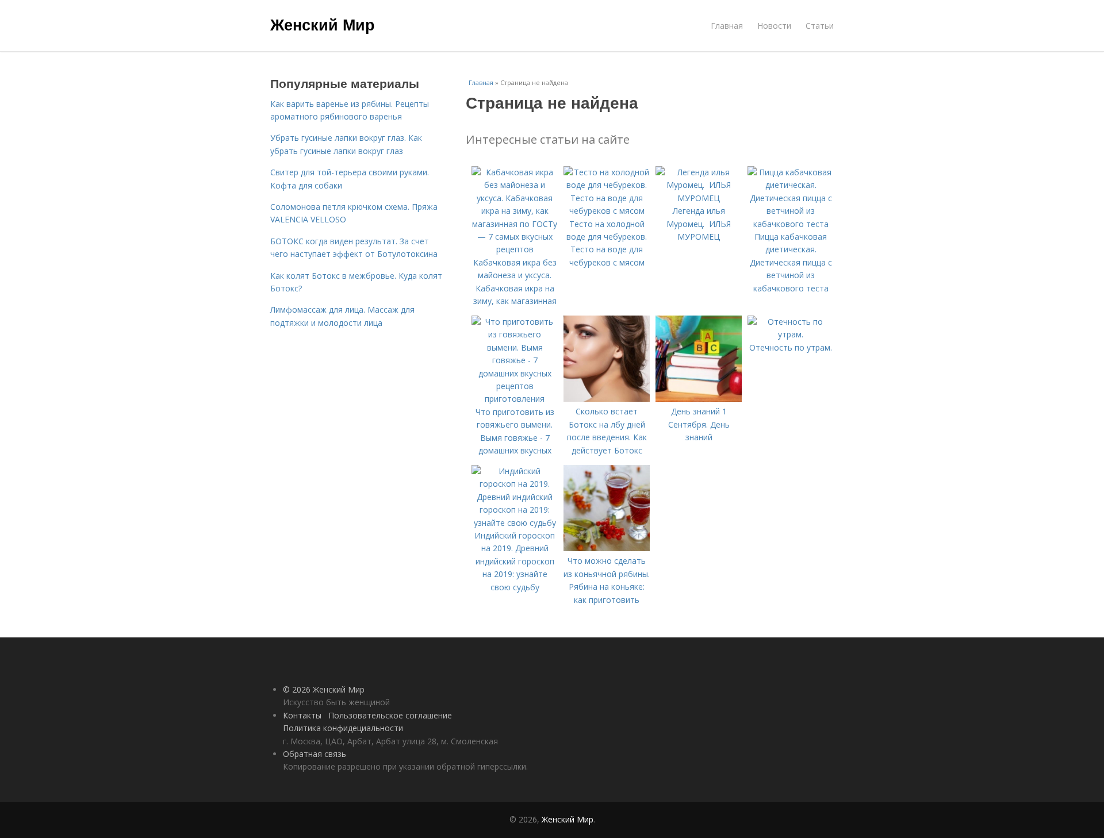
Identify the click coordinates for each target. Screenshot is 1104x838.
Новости (774, 25)
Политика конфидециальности (343, 727)
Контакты (302, 715)
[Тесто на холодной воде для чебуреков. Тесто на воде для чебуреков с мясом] (607, 210)
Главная (727, 25)
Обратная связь (314, 753)
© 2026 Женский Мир (324, 689)
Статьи (820, 25)
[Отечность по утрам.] (790, 334)
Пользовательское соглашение (390, 715)
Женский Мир (322, 24)
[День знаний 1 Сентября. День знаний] (699, 398)
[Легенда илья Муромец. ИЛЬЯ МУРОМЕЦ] (699, 198)
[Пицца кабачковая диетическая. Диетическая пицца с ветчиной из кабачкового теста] (790, 223)
